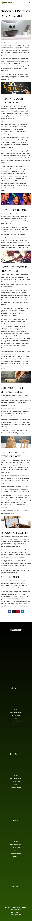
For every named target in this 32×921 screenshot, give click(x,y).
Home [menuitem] (16, 709)
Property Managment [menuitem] (16, 712)
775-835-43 (15, 910)
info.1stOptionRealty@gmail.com (16, 907)
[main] (16, 313)
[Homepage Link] (16, 630)
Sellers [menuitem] (16, 718)
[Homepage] (7, 2)
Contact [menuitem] (16, 724)
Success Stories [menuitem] (16, 721)
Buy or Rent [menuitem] (16, 715)
